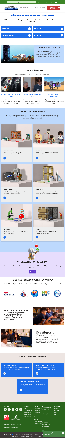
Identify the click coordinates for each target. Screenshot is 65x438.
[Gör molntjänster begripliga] (54, 84)
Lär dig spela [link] (37, 412)
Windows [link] (56, 408)
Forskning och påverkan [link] (37, 418)
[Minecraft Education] (11, 8)
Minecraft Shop (27, 412)
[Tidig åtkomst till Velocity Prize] (11, 84)
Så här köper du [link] (45, 409)
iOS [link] (55, 414)
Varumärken (22, 436)
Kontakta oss (37, 434)
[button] (43, 431)
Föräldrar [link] (45, 420)
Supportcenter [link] (57, 425)
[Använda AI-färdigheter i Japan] (32, 84)
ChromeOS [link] (56, 410)
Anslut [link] (56, 420)
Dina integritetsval (17, 434)
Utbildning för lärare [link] (46, 413)
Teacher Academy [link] (38, 421)
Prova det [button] (32, 271)
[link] (53, 8)
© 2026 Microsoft (38, 436)
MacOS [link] (56, 412)
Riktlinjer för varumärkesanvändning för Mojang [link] (12, 424)
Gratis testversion (28, 410)
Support (39, 2)
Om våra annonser (29, 436)
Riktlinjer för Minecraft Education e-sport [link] (11, 427)
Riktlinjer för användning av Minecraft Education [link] (12, 426)
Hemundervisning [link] (46, 424)
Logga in (52, 2)
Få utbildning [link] (37, 410)
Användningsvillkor (15, 436)
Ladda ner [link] (57, 406)
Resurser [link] (26, 406)
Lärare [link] (36, 406)
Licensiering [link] (45, 411)
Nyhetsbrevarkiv (27, 414)
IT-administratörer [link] (46, 407)
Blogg (45, 2)
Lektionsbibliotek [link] (38, 408)
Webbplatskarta (27, 416)
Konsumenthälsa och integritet (27, 434)
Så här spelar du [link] (45, 426)
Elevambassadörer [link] (38, 423)
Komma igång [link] (45, 422)
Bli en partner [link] (57, 423)
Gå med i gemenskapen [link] (37, 415)
